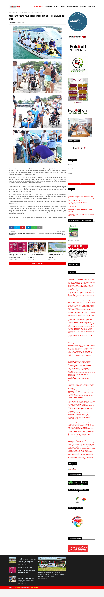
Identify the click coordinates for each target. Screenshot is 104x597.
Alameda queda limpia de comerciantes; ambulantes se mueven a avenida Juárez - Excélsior (81, 282)
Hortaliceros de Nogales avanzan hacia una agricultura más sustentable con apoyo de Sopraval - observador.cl (81, 374)
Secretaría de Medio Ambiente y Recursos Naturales (81, 214)
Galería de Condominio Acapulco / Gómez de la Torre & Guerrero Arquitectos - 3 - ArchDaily (81, 426)
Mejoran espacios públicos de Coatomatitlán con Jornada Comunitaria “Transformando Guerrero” (56, 255)
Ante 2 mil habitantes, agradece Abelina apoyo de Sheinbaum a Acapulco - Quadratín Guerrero (80, 435)
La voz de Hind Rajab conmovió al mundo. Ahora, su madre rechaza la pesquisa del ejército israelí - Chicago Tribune (81, 302)
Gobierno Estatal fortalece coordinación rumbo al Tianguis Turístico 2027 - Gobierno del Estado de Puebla (80, 335)
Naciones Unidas (72, 206)
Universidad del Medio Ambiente (76, 201)
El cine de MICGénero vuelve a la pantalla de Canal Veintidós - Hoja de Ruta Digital (80, 396)
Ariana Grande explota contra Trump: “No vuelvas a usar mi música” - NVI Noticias (80, 440)
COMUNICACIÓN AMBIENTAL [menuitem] (87, 6)
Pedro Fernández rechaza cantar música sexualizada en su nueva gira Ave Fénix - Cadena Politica (81, 449)
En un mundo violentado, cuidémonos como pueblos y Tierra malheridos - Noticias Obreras (81, 313)
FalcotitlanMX (13, 22)
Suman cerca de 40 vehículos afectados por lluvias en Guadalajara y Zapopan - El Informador (81, 349)
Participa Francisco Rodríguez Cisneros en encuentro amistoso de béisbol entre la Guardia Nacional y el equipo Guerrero (27, 560)
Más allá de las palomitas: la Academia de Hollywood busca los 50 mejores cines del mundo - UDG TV (81, 310)
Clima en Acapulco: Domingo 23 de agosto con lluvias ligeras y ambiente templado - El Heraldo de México (81, 432)
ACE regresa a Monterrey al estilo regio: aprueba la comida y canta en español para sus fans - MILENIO (81, 452)
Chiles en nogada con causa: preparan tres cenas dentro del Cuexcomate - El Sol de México (80, 320)
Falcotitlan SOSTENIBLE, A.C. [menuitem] (69, 6)
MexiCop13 (71, 195)
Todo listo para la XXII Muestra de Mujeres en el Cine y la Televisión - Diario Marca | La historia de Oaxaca (81, 384)
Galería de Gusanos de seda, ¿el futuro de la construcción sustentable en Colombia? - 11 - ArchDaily (79, 370)
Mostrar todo (71, 215)
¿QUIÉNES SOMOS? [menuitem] (38, 6)
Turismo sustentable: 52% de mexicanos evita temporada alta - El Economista (79, 366)
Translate (73, 469)
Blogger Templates (33, 587)
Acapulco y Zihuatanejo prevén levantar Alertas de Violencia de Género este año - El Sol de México (80, 423)
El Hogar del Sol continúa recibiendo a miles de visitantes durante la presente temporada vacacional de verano (17, 255)
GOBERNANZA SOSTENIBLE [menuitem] (52, 6)
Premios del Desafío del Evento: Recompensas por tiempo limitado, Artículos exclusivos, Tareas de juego (81, 197)
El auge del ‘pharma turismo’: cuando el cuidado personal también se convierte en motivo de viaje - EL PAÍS (81, 324)
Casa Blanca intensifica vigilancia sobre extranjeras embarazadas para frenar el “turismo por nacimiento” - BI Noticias (81, 331)
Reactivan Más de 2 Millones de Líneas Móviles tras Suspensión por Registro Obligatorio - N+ (80, 413)
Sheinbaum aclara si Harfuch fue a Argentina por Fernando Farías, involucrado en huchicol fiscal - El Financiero (80, 410)
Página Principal (12, 12)
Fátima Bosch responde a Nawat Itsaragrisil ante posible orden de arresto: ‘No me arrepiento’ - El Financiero (80, 352)
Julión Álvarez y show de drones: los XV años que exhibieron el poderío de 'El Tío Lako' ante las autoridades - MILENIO (80, 417)
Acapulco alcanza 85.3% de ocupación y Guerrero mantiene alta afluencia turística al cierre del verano (37, 255)
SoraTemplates (17, 587)
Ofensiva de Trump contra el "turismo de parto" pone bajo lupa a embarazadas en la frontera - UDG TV (81, 327)
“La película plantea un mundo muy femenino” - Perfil (81, 315)
